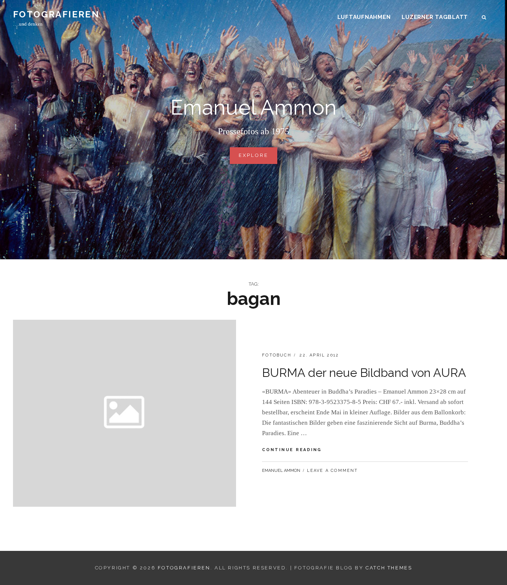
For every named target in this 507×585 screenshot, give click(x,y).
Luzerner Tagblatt (435, 17)
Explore (256, 158)
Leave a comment (332, 470)
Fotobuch (276, 355)
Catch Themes (389, 568)
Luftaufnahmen (364, 17)
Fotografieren (56, 14)
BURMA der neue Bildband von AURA (364, 372)
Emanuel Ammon (281, 470)
